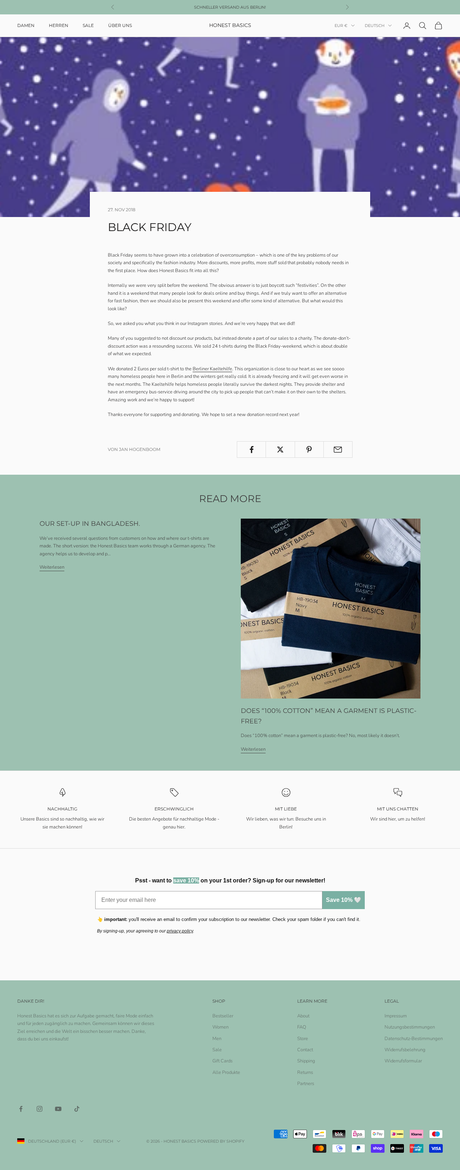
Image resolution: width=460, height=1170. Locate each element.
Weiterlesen (52, 567)
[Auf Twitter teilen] (280, 449)
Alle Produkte (226, 1072)
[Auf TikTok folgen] (76, 1108)
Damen (25, 25)
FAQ (301, 1027)
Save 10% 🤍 (343, 900)
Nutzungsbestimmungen (410, 1027)
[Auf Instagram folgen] (39, 1108)
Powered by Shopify (220, 1141)
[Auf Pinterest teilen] (309, 449)
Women (220, 1027)
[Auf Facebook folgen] (20, 1108)
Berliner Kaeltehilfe (212, 369)
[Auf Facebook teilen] (251, 449)
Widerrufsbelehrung (405, 1050)
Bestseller (222, 1016)
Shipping (306, 1061)
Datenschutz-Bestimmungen (414, 1038)
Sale (88, 25)
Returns (305, 1072)
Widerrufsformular (403, 1061)
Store (302, 1038)
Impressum (396, 1016)
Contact (305, 1050)
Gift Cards (222, 1061)
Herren (58, 25)
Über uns (120, 25)
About (303, 1016)
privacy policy (180, 931)
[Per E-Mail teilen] (338, 449)
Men (216, 1038)
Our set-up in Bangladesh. (90, 523)
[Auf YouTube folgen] (58, 1108)
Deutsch (375, 25)
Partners (305, 1083)
